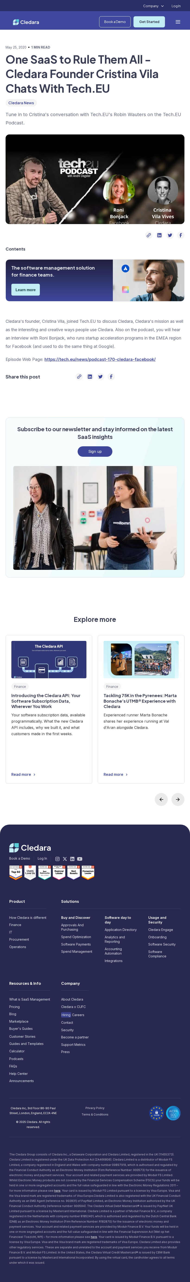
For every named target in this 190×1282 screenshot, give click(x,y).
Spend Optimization (76, 937)
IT (10, 932)
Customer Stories (22, 1036)
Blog (12, 1014)
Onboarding (157, 937)
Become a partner (75, 1037)
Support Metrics (73, 1045)
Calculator (17, 1051)
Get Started (149, 22)
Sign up (95, 451)
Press (65, 1052)
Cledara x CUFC (73, 1007)
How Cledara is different (27, 918)
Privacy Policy (95, 1108)
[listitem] (49, 709)
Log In (176, 6)
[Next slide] (177, 799)
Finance (15, 925)
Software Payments (76, 944)
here (57, 1190)
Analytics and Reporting (115, 939)
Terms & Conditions (95, 1114)
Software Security (162, 944)
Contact (67, 1022)
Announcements (21, 1081)
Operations (17, 947)
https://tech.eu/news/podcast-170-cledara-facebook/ (100, 359)
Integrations (114, 961)
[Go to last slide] (161, 799)
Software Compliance (157, 954)
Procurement (19, 939)
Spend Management (76, 951)
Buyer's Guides (21, 1029)
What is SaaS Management (29, 999)
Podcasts (16, 1059)
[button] (153, 6)
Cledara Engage (160, 930)
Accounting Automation (113, 951)
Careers (73, 1015)
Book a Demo (115, 22)
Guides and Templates (26, 1044)
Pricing (14, 1007)
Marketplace (18, 1021)
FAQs (13, 1066)
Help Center (18, 1074)
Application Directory (121, 930)
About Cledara (72, 999)
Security (67, 1030)
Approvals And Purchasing (72, 927)
